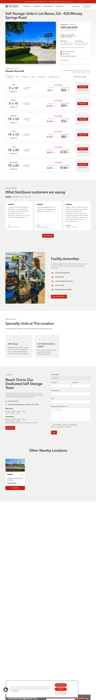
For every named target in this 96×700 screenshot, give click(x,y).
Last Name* (75, 382)
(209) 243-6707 (69, 27)
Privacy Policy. (73, 424)
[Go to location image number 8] (33, 62)
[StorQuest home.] (14, 6)
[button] (5, 689)
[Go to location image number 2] (26, 62)
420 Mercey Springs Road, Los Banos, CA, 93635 (23, 404)
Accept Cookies (60, 685)
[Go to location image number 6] (31, 62)
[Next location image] (54, 62)
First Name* (54, 382)
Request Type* (55, 374)
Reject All (60, 689)
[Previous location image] (7, 62)
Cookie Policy (16, 690)
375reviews (72, 24)
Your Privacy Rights (61, 693)
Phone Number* (55, 390)
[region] (42, 689)
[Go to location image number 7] (32, 62)
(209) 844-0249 (11, 483)
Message (59, 406)
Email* (53, 398)
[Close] (74, 684)
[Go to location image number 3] (27, 62)
